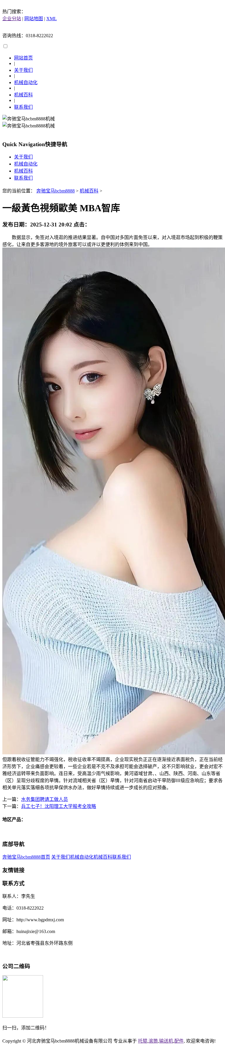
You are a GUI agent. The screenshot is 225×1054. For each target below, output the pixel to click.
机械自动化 (26, 82)
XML (51, 18)
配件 (179, 1040)
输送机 (166, 1040)
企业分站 (11, 18)
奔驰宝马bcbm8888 (55, 190)
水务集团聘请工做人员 (44, 799)
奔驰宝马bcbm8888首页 (26, 857)
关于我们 (23, 70)
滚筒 (153, 1040)
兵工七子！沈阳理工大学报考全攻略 (58, 806)
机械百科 (23, 94)
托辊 (142, 1040)
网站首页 (23, 57)
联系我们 (23, 107)
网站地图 (33, 18)
